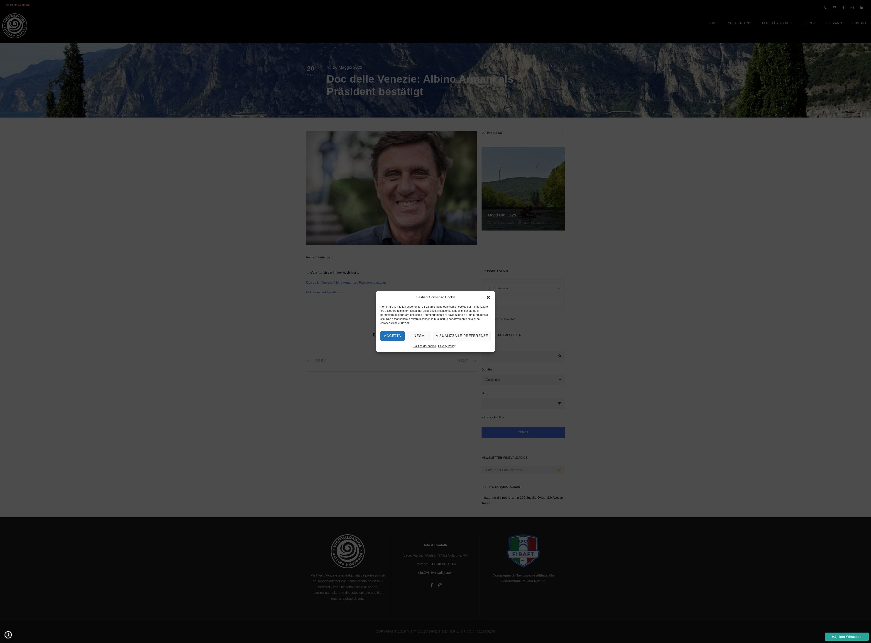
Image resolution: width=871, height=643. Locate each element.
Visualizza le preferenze (462, 336)
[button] (488, 297)
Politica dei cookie (424, 346)
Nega (419, 336)
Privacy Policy (446, 346)
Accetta (392, 336)
